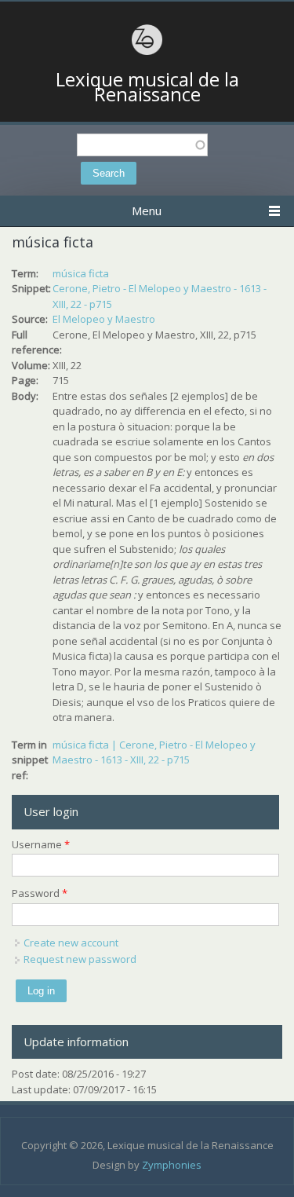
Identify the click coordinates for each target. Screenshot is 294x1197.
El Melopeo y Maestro (104, 319)
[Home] (147, 53)
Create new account (71, 942)
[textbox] (142, 145)
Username (41, 844)
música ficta (81, 273)
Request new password (80, 959)
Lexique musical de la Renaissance (147, 86)
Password (39, 893)
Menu (147, 210)
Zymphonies (171, 1165)
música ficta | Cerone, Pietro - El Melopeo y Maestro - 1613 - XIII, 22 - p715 (154, 752)
